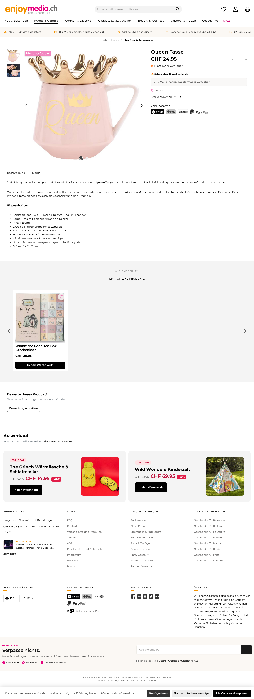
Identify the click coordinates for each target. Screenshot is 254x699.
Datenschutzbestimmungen (174, 660)
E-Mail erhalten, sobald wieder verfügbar (183, 82)
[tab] (16, 173)
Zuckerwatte (139, 520)
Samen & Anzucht (142, 560)
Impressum (74, 554)
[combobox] (134, 9)
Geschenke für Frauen (208, 537)
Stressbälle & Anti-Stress (146, 531)
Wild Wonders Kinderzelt (162, 469)
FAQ (69, 520)
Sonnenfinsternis (141, 566)
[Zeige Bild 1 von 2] (81, 158)
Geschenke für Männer (208, 560)
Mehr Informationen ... (124, 693)
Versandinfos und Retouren (84, 531)
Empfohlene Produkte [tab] (127, 278)
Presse (71, 566)
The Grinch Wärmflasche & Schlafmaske (39, 469)
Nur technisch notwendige (191, 693)
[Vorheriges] (26, 105)
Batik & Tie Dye (140, 543)
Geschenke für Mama (207, 543)
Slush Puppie (139, 526)
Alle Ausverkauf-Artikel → (59, 441)
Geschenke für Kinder (208, 549)
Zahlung (72, 537)
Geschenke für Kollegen (209, 526)
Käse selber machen (143, 537)
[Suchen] (178, 9)
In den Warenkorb (26, 489)
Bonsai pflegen (140, 549)
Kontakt (72, 526)
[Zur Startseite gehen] (31, 9)
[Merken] (61, 296)
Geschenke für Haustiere (209, 531)
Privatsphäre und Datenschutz (86, 549)
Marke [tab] (36, 172)
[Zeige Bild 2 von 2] (86, 158)
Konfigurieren (158, 693)
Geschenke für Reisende (209, 520)
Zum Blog (9, 553)
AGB (70, 543)
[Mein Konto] (236, 9)
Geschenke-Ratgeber (209, 511)
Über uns (73, 560)
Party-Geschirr (140, 554)
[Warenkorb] (246, 9)
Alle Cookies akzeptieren (232, 693)
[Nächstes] (141, 105)
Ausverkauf (15, 435)
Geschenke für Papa (206, 554)
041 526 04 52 (12, 526)
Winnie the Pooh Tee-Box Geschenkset (36, 348)
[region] (76, 105)
